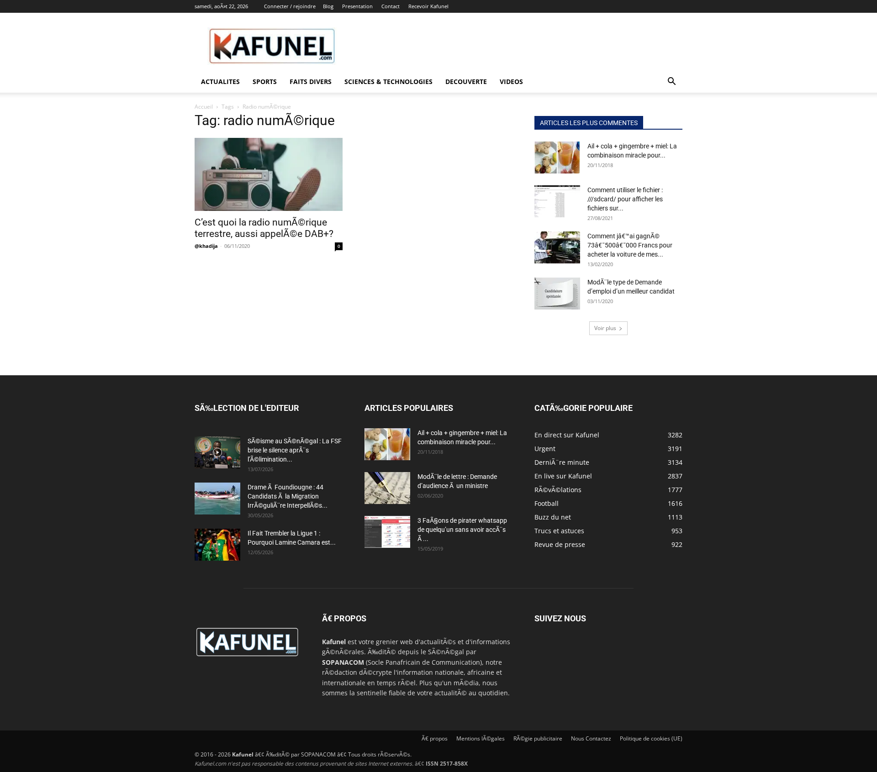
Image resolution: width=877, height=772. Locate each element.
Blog (328, 6)
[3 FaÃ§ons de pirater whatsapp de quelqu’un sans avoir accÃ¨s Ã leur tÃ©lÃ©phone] (387, 532)
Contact (390, 6)
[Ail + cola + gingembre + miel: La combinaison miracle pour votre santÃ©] (557, 157)
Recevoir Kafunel (428, 6)
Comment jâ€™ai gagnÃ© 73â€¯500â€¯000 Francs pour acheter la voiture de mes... (629, 245)
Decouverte (466, 81)
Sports (265, 81)
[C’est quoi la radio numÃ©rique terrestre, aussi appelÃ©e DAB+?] (269, 174)
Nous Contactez (591, 738)
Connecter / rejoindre (290, 6)
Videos (511, 81)
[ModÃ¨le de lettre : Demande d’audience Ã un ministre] (387, 488)
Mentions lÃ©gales (480, 738)
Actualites (220, 81)
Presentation (357, 6)
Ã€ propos (435, 738)
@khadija (206, 245)
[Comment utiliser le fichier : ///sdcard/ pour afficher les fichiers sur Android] (557, 201)
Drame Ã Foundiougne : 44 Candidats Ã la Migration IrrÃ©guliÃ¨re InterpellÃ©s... (288, 496)
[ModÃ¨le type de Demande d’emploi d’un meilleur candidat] (557, 294)
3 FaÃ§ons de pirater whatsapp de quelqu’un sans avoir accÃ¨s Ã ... (462, 529)
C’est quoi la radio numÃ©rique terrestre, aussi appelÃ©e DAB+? (264, 228)
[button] (671, 82)
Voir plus (605, 328)
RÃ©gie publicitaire (537, 738)
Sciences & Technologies (388, 81)
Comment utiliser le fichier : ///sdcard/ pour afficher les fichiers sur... (625, 199)
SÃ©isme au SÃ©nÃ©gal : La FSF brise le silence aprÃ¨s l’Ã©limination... (295, 450)
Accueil (204, 106)
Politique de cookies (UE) (651, 738)
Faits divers (311, 81)
